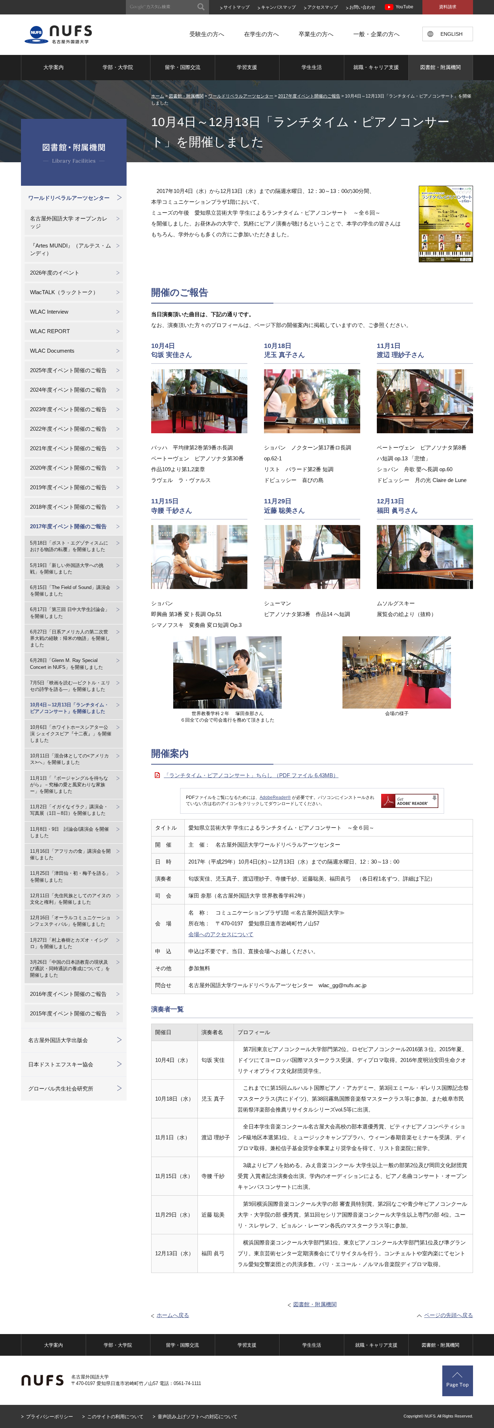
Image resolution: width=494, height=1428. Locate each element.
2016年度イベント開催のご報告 (68, 994)
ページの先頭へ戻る (448, 1315)
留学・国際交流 (182, 67)
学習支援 (247, 67)
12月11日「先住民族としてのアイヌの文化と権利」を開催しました (70, 899)
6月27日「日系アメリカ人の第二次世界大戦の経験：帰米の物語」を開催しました (70, 638)
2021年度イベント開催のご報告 (68, 448)
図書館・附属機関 (440, 67)
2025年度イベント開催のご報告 (68, 370)
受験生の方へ (206, 34)
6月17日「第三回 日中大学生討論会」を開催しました (70, 613)
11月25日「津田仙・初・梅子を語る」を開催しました (70, 876)
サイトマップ (236, 7)
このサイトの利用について (115, 1416)
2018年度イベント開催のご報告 (68, 507)
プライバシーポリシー (49, 1416)
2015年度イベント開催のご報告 (68, 1013)
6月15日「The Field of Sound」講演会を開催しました (70, 591)
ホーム (157, 96)
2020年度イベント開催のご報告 (68, 468)
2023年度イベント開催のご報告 (68, 409)
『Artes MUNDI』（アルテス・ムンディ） (70, 249)
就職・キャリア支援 (376, 67)
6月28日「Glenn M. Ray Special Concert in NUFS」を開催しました (66, 664)
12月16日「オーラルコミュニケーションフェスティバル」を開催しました (70, 921)
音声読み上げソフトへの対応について (198, 1416)
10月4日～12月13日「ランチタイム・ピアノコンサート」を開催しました (69, 708)
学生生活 (312, 67)
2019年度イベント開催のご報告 (68, 487)
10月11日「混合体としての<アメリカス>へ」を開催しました (69, 759)
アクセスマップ (322, 7)
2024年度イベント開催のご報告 (68, 390)
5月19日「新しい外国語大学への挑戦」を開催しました (66, 569)
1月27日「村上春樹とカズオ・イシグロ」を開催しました (69, 943)
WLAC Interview (49, 312)
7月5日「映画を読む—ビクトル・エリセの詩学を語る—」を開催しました (70, 686)
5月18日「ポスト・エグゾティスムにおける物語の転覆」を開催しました (69, 546)
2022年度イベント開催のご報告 (68, 429)
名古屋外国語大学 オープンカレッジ (68, 222)
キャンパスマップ (278, 7)
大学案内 (53, 67)
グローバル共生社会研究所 (60, 1088)
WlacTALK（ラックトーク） (64, 292)
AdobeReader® (275, 797)
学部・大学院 (118, 67)
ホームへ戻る (173, 1315)
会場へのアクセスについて (221, 934)
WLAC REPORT (50, 331)
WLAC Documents (52, 351)
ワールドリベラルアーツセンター (240, 96)
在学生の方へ (261, 34)
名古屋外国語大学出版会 (58, 1040)
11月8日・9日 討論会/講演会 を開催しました (69, 832)
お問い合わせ (362, 7)
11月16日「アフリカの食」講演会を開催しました (70, 854)
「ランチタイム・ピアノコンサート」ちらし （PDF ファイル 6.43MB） (251, 775)
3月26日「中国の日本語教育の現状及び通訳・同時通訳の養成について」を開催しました (70, 968)
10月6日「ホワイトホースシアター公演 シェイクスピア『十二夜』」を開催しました (70, 733)
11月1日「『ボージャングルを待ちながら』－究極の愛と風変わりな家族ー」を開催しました (69, 784)
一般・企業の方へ (376, 34)
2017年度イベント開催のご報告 (309, 96)
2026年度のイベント (55, 273)
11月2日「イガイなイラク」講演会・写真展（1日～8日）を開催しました (69, 810)
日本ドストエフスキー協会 (60, 1064)
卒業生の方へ (316, 34)
